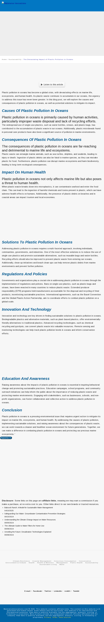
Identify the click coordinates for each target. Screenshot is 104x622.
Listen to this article (53, 84)
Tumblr (76, 591)
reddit (67, 591)
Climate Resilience (21, 561)
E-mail (27, 591)
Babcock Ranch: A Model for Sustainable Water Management (28, 508)
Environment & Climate (16, 562)
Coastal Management (41, 561)
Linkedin (58, 591)
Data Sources (65, 617)
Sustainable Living (48, 564)
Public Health (76, 562)
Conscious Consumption (65, 561)
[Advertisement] (52, 220)
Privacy (47, 617)
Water (62, 564)
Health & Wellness (45, 562)
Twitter (47, 591)
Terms (55, 617)
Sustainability (91, 562)
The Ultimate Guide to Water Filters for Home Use (24, 526)
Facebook (37, 591)
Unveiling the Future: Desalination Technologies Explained (27, 532)
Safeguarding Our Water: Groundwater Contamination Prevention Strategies (34, 514)
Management (62, 562)
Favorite (5, 438)
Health (32, 562)
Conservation (85, 561)
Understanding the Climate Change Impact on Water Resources (30, 520)
